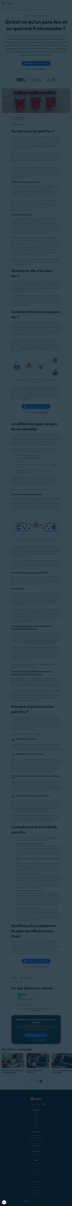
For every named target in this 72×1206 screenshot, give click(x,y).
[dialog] (36, 603)
